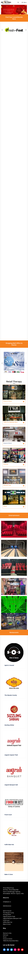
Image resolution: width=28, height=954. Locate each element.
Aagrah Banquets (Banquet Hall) (12, 918)
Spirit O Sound (7, 911)
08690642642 (7, 906)
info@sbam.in (7, 902)
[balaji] (6, 2)
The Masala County (8, 913)
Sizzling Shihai (7, 914)
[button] (18, 2)
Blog (4, 928)
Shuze (5, 506)
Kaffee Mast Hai (7, 922)
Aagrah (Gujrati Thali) (9, 916)
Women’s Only (7, 933)
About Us (6, 898)
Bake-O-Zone (7, 924)
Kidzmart (5, 464)
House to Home (7, 401)
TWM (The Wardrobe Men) (10, 422)
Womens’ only (7, 485)
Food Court (6, 920)
